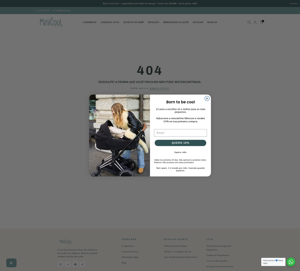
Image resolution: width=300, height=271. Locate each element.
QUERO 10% (180, 143)
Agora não (181, 152)
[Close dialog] (207, 98)
